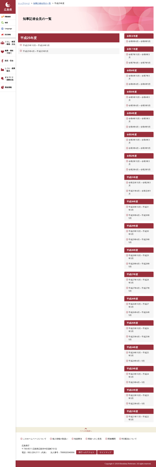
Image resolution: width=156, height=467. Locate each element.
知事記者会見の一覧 (42, 3)
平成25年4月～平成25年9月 (36, 51)
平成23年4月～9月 (137, 382)
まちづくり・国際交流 (9, 78)
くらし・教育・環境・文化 (10, 42)
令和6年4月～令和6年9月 (140, 84)
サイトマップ (105, 452)
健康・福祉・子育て (9, 51)
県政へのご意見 (95, 438)
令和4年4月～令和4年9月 (140, 126)
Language (8, 29)
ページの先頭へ (86, 431)
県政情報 (8, 87)
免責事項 (78, 438)
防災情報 (8, 34)
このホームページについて (34, 438)
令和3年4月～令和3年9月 (140, 148)
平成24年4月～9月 (137, 360)
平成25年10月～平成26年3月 (36, 45)
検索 (6, 23)
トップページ (24, 3)
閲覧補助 (8, 17)
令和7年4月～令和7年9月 (140, 62)
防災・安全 (9, 60)
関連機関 (112, 438)
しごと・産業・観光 (10, 69)
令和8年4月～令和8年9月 (140, 41)
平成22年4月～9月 (137, 403)
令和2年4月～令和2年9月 (140, 169)
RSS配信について (129, 438)
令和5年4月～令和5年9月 (140, 105)
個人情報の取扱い (60, 438)
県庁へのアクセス (86, 452)
